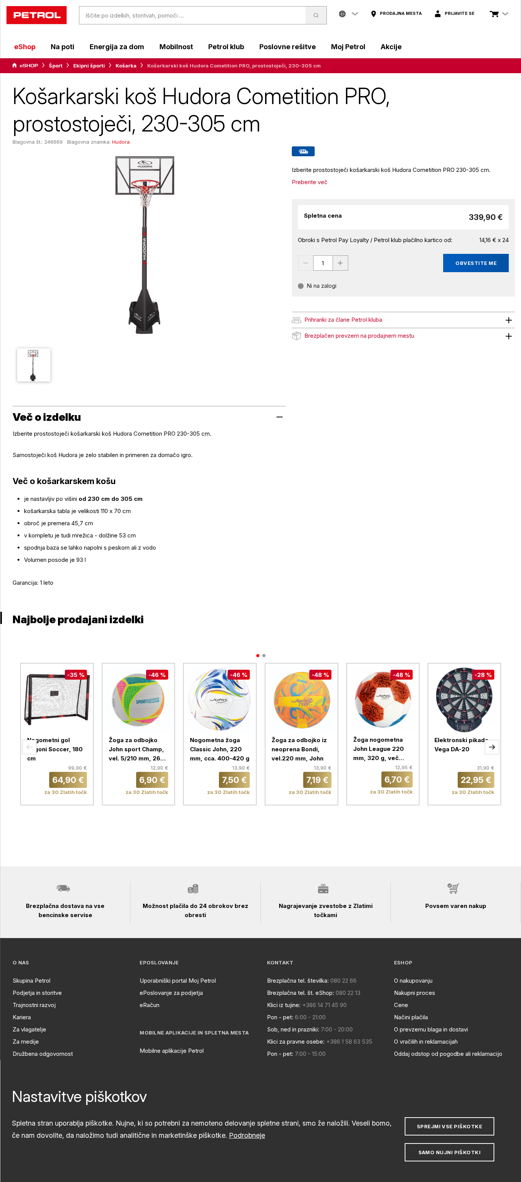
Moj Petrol (348, 47)
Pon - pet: (280, 1017)
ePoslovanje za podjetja (171, 992)
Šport (56, 66)
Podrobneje (247, 1135)
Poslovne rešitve (287, 47)
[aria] (25, 65)
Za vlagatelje (29, 1029)
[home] (36, 15)
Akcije (391, 47)
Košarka (126, 66)
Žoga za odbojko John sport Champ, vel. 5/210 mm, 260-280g (138, 749)
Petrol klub (226, 47)
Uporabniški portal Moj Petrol (178, 980)
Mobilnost (176, 47)
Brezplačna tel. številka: (298, 980)
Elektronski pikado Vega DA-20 (461, 744)
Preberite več (310, 182)
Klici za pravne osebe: (296, 1041)
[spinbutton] (323, 263)
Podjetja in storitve (37, 992)
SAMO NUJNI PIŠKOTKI (449, 1152)
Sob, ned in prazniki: (293, 1029)
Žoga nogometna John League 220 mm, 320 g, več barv (378, 749)
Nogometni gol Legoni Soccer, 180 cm (55, 749)
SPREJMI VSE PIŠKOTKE (449, 1126)
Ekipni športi (89, 66)
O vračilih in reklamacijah (426, 1041)
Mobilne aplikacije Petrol (172, 1050)
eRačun (149, 1005)
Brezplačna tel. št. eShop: (300, 992)
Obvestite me (476, 263)
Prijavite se (459, 13)
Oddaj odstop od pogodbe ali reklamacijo (448, 1053)
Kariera (22, 1017)
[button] (29, 747)
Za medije (26, 1041)
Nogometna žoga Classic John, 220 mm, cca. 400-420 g (219, 749)
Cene (401, 1005)
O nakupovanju (413, 980)
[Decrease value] (305, 263)
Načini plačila (411, 1017)
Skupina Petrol (31, 980)
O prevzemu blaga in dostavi (431, 1029)
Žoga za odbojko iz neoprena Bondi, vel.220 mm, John (299, 749)
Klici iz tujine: (284, 1005)
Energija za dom (117, 47)
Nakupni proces (414, 992)
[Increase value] (340, 263)
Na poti (62, 47)
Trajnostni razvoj (34, 1005)
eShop (24, 47)
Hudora (121, 142)
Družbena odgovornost (43, 1053)
